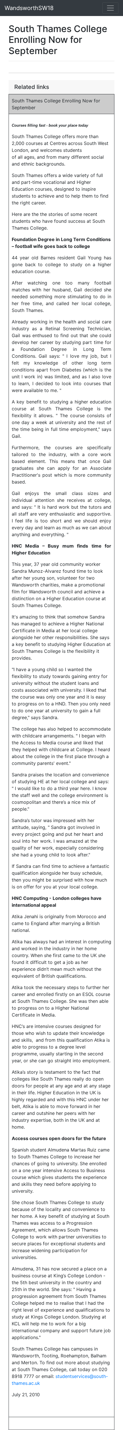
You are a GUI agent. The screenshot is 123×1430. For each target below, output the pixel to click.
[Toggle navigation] (110, 8)
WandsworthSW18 (29, 8)
